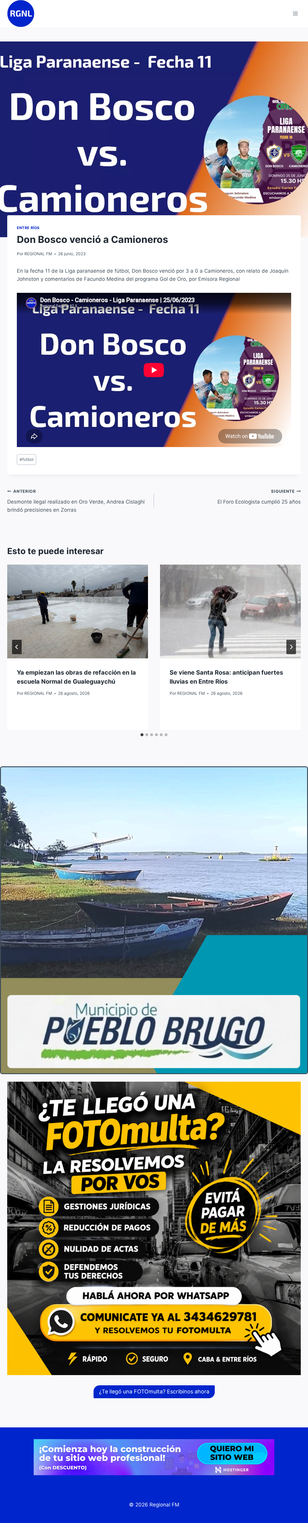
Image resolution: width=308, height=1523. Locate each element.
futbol (26, 459)
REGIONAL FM (38, 253)
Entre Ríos (28, 227)
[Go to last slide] (17, 647)
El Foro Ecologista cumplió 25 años (259, 497)
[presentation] (77, 611)
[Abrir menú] (295, 13)
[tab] (141, 734)
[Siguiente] (291, 647)
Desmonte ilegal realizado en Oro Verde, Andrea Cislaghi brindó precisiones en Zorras (76, 501)
